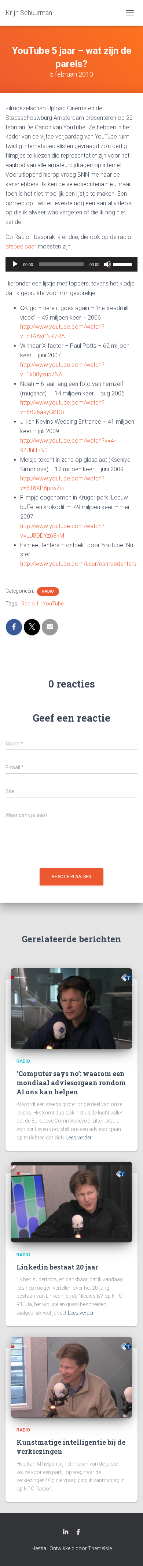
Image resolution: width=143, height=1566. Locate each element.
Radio (48, 591)
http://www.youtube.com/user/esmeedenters (78, 563)
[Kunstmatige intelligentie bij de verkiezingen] (71, 1377)
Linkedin (65, 1532)
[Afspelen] (15, 264)
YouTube (53, 604)
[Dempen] (107, 264)
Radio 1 (30, 604)
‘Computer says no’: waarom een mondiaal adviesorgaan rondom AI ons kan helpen (71, 1082)
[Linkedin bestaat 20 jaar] (71, 1202)
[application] (72, 264)
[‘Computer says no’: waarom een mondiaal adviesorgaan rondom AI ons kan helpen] (71, 1008)
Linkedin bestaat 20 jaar (57, 1267)
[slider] (123, 263)
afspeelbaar (21, 246)
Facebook (78, 1532)
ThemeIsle (100, 1548)
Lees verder (79, 1138)
